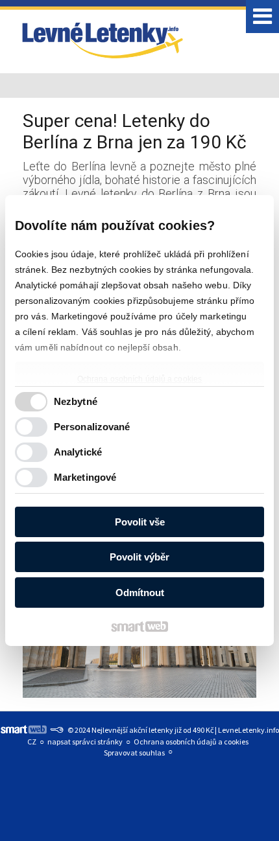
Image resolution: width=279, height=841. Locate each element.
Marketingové (85, 477)
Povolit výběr (139, 556)
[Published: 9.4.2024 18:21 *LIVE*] (56, 730)
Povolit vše (140, 521)
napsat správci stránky (85, 741)
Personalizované (92, 426)
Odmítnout (139, 592)
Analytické (78, 451)
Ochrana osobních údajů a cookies (139, 379)
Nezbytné (75, 401)
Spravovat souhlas (134, 752)
